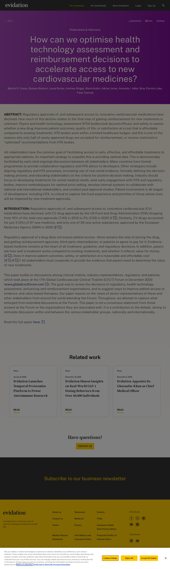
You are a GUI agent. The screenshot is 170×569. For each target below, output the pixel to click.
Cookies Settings (110, 558)
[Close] (166, 558)
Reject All (129, 558)
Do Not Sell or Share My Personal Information (51, 565)
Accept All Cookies (148, 558)
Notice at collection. (24, 565)
